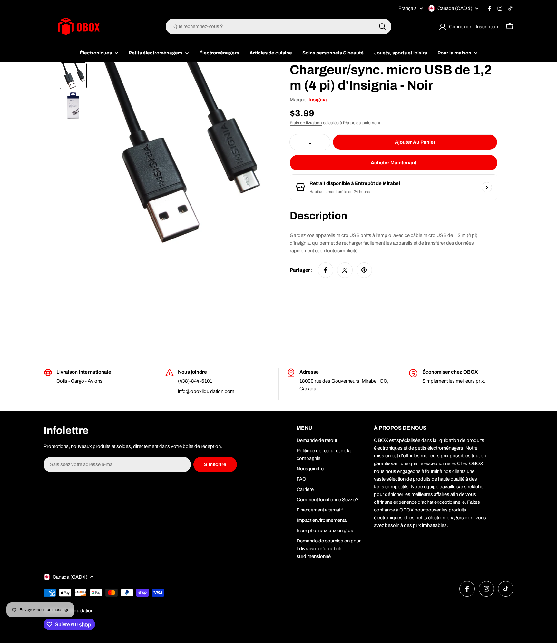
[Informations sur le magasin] (487, 187)
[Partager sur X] (345, 270)
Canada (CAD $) (454, 8)
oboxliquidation (77, 610)
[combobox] (278, 26)
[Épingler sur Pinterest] (364, 270)
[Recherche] (382, 26)
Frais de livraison (306, 123)
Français (407, 8)
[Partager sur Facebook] (325, 270)
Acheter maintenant (393, 162)
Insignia (317, 99)
